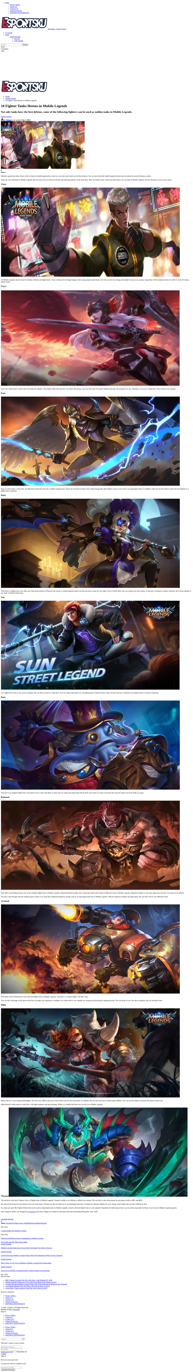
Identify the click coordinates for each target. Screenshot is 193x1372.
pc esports (8, 33)
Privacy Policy (15, 5)
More (7, 3)
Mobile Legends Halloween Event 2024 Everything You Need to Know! (31, 1282)
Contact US (14, 9)
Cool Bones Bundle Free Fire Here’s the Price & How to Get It (27, 1286)
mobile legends (15, 37)
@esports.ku (31, 1212)
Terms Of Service (16, 11)
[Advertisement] (96, 62)
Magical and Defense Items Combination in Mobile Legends (22, 1238)
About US (13, 7)
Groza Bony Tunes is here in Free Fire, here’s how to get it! (26, 1288)
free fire (17, 39)
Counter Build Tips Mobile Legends (13, 1231)
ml (2, 1219)
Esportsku (16, 1309)
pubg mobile (18, 41)
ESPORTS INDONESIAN (19, 13)
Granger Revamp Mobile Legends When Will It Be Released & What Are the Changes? (36, 1284)
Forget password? (7, 1352)
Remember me (22, 1352)
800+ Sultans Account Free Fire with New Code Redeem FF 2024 (28, 1280)
